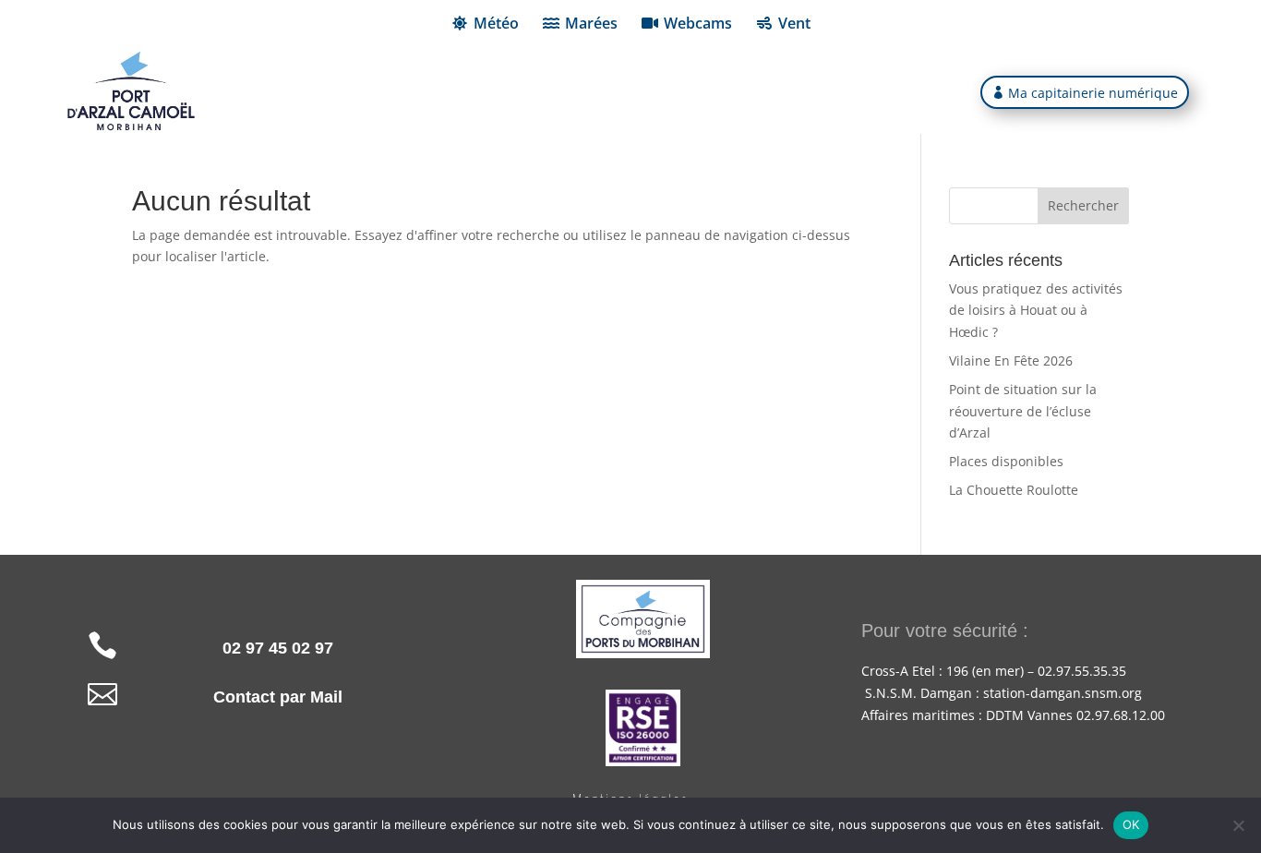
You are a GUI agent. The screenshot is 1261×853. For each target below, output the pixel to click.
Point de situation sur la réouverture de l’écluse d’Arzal (1023, 411)
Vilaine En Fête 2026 (1011, 360)
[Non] (1238, 825)
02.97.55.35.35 (1082, 670)
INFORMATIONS (436, 93)
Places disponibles (1006, 461)
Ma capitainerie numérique (1093, 93)
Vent (794, 23)
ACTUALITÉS (822, 93)
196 (957, 670)
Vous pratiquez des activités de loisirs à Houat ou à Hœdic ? (1036, 311)
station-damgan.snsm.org (1062, 693)
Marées (591, 23)
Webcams (698, 23)
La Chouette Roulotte (1013, 490)
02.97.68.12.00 (1119, 715)
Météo (496, 23)
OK (1131, 824)
